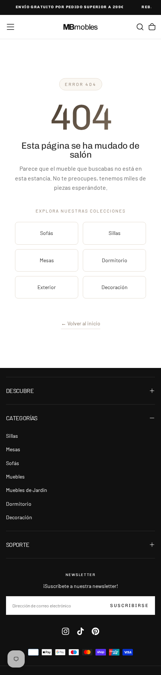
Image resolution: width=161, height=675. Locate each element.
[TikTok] (80, 631)
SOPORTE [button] (18, 544)
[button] (10, 26)
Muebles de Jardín (26, 490)
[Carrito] (152, 27)
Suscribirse (129, 605)
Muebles (15, 476)
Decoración (114, 287)
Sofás (46, 233)
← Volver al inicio (80, 323)
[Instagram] (65, 631)
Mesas (47, 260)
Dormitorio (114, 260)
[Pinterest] (95, 631)
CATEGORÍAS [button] (21, 417)
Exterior (46, 287)
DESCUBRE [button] (20, 390)
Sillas (115, 233)
